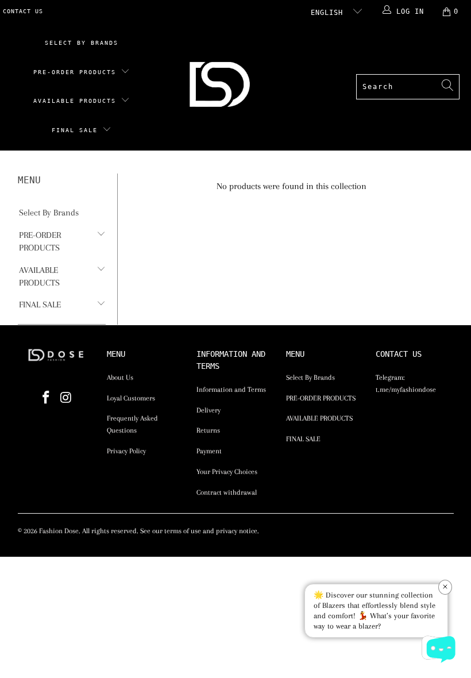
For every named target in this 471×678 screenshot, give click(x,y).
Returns (208, 430)
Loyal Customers (131, 398)
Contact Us (23, 11)
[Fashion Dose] (222, 87)
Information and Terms (231, 390)
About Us (120, 377)
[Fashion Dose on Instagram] (66, 398)
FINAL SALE (77, 130)
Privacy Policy (126, 451)
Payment (209, 451)
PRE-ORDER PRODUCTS (77, 72)
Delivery (208, 410)
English (329, 13)
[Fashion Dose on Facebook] (46, 398)
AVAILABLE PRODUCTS (77, 101)
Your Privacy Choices (226, 472)
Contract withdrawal (226, 492)
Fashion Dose (59, 531)
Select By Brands (81, 43)
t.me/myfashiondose (406, 390)
